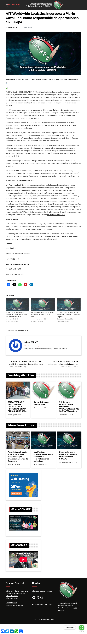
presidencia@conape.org (14, 605)
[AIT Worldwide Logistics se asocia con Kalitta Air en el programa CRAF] (43, 304)
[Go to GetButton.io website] (81, 631)
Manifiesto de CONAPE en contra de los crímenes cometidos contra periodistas (43, 456)
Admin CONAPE (13, 28)
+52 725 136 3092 (11, 603)
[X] (38, 597)
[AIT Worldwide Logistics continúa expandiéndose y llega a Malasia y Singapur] (69, 304)
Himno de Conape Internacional (41, 403)
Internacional (23, 330)
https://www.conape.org (31, 346)
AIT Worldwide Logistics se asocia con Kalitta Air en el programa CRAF (42, 314)
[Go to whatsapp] (81, 627)
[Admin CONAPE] (15, 345)
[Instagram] (42, 597)
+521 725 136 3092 (46, 591)
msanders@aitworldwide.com (17, 264)
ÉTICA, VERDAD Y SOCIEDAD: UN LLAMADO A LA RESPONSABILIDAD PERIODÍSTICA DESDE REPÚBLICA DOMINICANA (18, 406)
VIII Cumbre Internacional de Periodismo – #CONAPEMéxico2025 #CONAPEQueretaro (69, 406)
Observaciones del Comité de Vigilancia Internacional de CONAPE (68, 455)
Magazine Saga (49, 619)
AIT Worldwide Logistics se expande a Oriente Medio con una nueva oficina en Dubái (17, 314)
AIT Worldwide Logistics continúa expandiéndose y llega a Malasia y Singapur (68, 314)
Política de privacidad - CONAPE (42, 604)
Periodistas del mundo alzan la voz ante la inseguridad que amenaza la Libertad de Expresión (18, 456)
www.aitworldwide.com (56, 215)
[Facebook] (34, 597)
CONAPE (73, 603)
